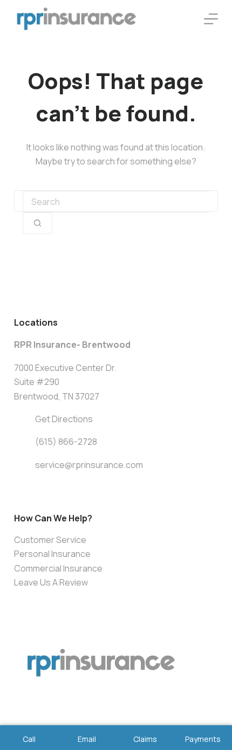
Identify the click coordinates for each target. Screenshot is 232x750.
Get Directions (64, 419)
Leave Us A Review (51, 582)
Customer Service (50, 540)
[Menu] (211, 19)
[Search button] (37, 223)
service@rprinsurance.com (89, 465)
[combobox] (116, 201)
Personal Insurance (52, 554)
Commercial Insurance (58, 568)
